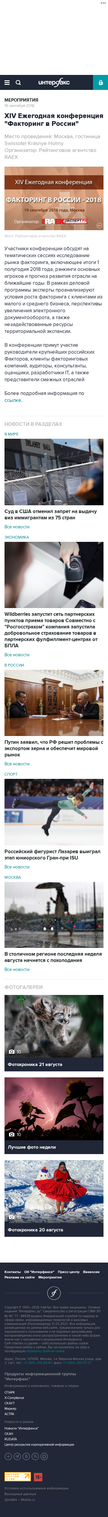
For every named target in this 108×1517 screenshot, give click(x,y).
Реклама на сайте (19, 1277)
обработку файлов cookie (45, 1351)
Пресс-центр (69, 1272)
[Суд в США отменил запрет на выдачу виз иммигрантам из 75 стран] (54, 503)
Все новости (16, 527)
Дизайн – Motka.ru (19, 1500)
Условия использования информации (36, 1488)
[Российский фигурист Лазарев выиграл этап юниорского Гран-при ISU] (54, 844)
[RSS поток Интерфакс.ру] (35, 1456)
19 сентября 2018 (19, 105)
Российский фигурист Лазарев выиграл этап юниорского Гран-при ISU (52, 855)
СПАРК (9, 1392)
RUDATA (10, 1439)
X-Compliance (14, 1398)
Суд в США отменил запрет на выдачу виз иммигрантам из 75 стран (50, 515)
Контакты (12, 1272)
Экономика (16, 537)
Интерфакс (54, 82)
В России (14, 665)
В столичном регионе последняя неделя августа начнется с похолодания (53, 957)
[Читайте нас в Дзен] (8, 1456)
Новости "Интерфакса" (21, 1428)
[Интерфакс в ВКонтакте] (26, 1456)
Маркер (10, 1409)
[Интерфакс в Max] (44, 1456)
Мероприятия (21, 100)
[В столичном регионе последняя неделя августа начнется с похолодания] (54, 946)
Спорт (10, 774)
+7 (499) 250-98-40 (38, 1363)
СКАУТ (9, 1403)
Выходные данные (20, 1494)
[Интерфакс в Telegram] (17, 1456)
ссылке (12, 400)
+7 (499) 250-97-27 (77, 1363)
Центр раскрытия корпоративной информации (39, 1445)
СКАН (8, 1434)
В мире (11, 434)
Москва (12, 877)
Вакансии (91, 1272)
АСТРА (9, 1414)
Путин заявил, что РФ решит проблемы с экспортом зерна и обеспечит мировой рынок (53, 748)
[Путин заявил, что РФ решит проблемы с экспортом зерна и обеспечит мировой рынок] (54, 734)
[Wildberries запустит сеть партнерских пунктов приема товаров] (54, 606)
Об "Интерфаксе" (39, 1272)
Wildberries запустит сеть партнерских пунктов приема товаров (51, 630)
